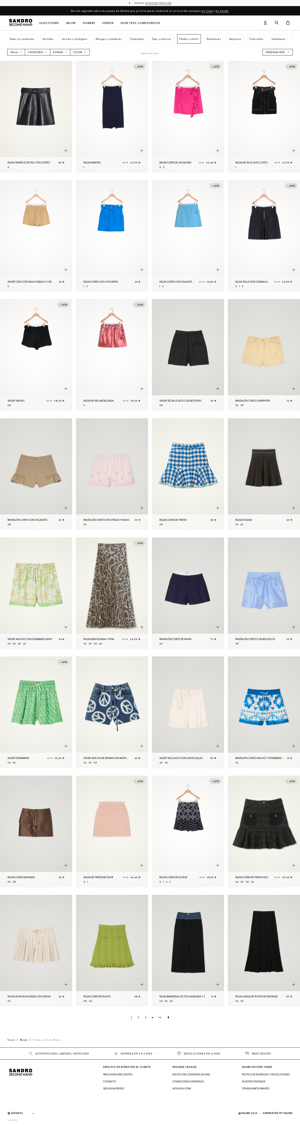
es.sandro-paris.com (158, 3)
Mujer (71, 23)
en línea (207, 10)
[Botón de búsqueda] (276, 22)
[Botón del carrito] (287, 22)
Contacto (109, 1081)
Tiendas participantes (255, 1088)
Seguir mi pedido (113, 1088)
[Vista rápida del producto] (65, 150)
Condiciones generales (188, 1081)
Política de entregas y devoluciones (266, 1074)
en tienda (222, 10)
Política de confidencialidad (191, 1074)
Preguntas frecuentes (117, 1074)
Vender (108, 23)
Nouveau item (181, 1088)
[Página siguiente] (168, 1017)
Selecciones (49, 23)
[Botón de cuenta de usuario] (265, 22)
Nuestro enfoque (253, 1081)
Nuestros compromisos (141, 23)
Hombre (89, 23)
